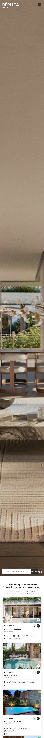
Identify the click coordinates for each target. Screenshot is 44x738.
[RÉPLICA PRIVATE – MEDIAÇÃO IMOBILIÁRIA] (12, 5)
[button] (6, 610)
